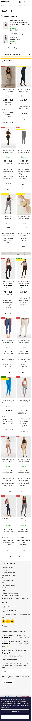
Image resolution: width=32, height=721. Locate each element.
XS (7, 123)
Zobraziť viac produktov (15, 48)
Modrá (5, 430)
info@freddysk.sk (11, 607)
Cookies (4, 590)
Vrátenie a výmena (7, 580)
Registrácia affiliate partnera (10, 596)
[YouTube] (12, 621)
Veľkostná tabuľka (7, 567)
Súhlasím (15, 717)
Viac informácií (15, 707)
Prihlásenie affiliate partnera (10, 593)
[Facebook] (4, 621)
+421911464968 (11, 611)
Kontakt (4, 588)
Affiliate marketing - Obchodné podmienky (15, 598)
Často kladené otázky (8, 585)
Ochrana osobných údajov (9, 575)
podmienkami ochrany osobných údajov (15, 677)
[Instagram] (8, 621)
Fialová (10, 430)
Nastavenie (15, 711)
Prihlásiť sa (8, 682)
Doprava (4, 570)
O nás (3, 578)
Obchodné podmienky (8, 573)
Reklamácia (5, 583)
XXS (3, 123)
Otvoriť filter (8, 61)
